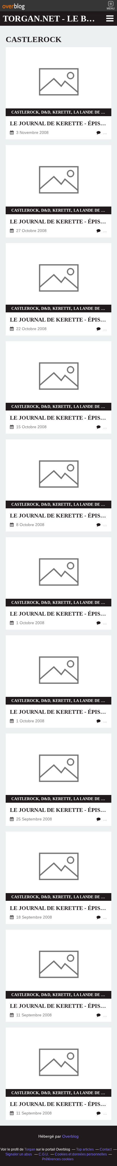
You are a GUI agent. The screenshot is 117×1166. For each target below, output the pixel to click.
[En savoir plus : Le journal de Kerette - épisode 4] (58, 779)
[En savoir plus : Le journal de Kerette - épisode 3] (58, 878)
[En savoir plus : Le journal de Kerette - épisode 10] (58, 191)
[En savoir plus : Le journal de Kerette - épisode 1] (58, 1074)
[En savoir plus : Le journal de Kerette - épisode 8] (58, 387)
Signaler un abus (19, 1154)
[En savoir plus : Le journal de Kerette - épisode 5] (58, 583)
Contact (106, 1149)
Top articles (85, 1149)
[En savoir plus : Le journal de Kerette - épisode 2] (58, 976)
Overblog (70, 1136)
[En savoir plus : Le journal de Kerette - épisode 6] (58, 681)
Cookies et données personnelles (81, 1154)
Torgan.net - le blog (54, 18)
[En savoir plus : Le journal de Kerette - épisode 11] (58, 93)
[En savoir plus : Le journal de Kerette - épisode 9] (58, 289)
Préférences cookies (58, 1159)
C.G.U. (44, 1154)
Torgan (29, 1149)
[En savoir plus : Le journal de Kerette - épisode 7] (58, 485)
